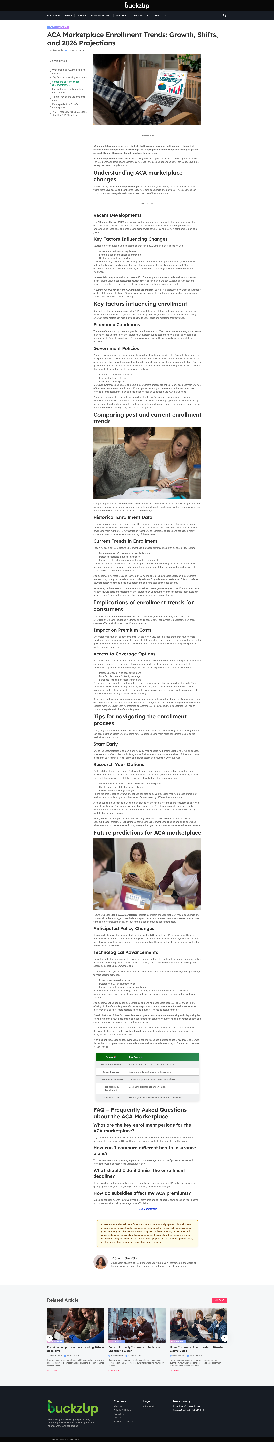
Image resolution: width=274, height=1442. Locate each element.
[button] (224, 15)
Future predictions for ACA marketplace (65, 106)
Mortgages (122, 15)
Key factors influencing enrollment (69, 77)
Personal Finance (101, 15)
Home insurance (55, 1341)
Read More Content (147, 1209)
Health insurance (58, 27)
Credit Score (161, 15)
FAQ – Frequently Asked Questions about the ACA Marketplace (69, 113)
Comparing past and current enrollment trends (66, 83)
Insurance (139, 15)
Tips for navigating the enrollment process (69, 98)
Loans (68, 15)
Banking (81, 15)
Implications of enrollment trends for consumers (68, 91)
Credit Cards (53, 15)
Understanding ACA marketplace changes (68, 71)
